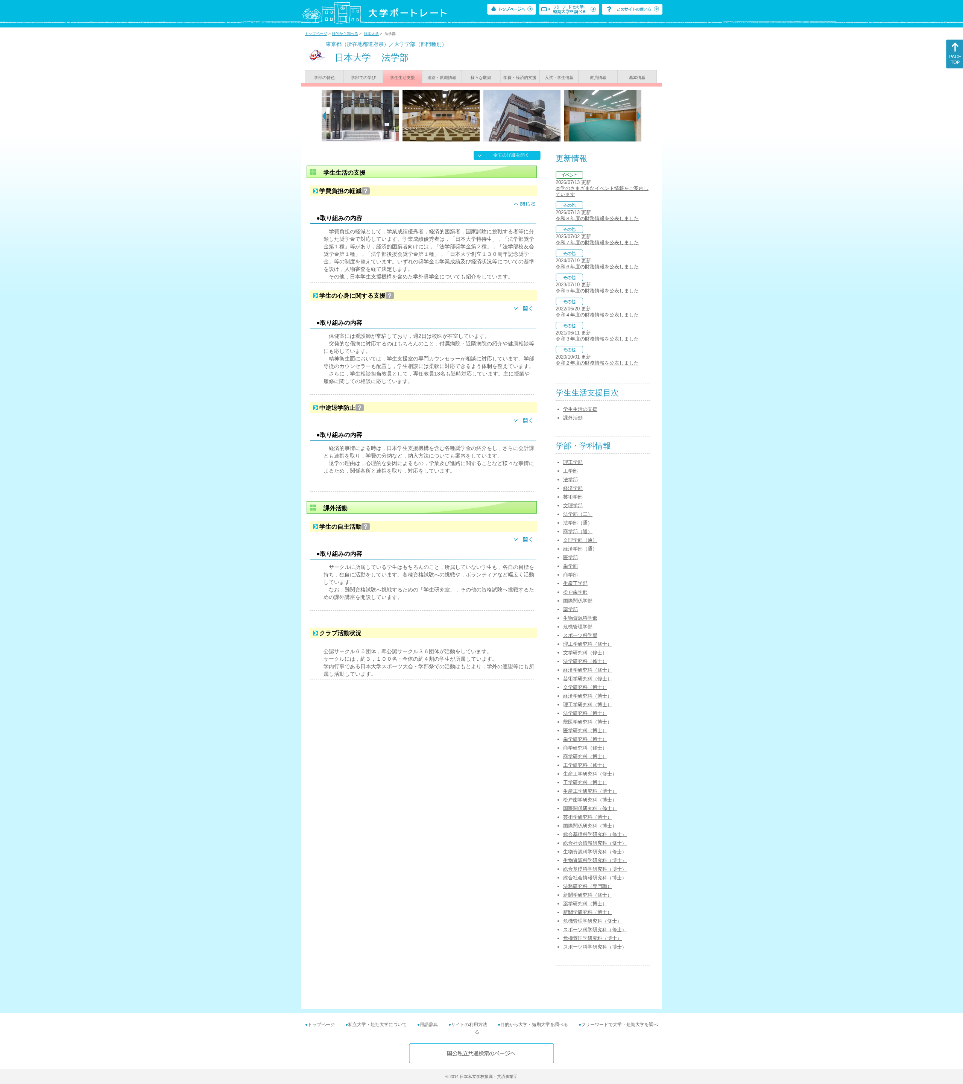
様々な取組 (481, 77)
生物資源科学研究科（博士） (595, 860)
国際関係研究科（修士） (590, 808)
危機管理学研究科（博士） (592, 938)
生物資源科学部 (580, 618)
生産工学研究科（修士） (590, 774)
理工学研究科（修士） (587, 644)
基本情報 (637, 77)
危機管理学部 (577, 626)
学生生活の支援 (580, 409)
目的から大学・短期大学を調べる (534, 1024)
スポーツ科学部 (580, 635)
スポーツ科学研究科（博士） (595, 947)
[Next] (638, 115)
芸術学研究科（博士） (587, 817)
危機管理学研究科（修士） (592, 921)
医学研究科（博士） (585, 730)
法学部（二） (577, 514)
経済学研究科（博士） (587, 696)
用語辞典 (429, 1024)
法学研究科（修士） (585, 661)
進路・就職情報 (441, 77)
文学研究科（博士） (585, 687)
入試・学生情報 (559, 77)
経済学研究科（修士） (587, 670)
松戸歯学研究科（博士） (590, 800)
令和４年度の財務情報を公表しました (597, 315)
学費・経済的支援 (519, 77)
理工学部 (573, 462)
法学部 (570, 479)
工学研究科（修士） (585, 765)
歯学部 (570, 566)
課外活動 (573, 418)
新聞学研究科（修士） (587, 895)
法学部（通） (577, 523)
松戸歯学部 (575, 592)
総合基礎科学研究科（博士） (595, 869)
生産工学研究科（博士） (590, 791)
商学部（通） (577, 531)
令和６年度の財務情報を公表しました (597, 266)
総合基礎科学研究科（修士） (595, 834)
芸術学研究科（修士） (587, 678)
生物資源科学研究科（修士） (595, 851)
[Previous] (324, 115)
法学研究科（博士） (585, 713)
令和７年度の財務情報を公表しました (597, 242)
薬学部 (570, 609)
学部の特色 (324, 77)
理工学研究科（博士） (587, 704)
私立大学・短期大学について (377, 1024)
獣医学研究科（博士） (587, 722)
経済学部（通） (580, 549)
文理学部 (573, 505)
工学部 (570, 471)
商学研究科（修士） (585, 748)
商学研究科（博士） (585, 756)
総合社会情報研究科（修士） (595, 843)
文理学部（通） (580, 540)
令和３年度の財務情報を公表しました (597, 339)
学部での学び (363, 77)
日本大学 (371, 34)
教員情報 (598, 77)
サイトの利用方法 (469, 1024)
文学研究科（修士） (585, 652)
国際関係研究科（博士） (590, 826)
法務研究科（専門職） (587, 886)
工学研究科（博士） (585, 782)
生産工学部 (575, 583)
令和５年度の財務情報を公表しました (597, 290)
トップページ (316, 34)
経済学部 (573, 488)
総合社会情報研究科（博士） (595, 877)
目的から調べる (345, 34)
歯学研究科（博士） (585, 739)
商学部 (570, 575)
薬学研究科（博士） (585, 903)
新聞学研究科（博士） (587, 912)
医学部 (570, 557)
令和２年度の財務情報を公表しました (597, 363)
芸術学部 (573, 497)
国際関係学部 (577, 601)
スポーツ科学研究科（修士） (595, 929)
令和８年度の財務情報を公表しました (597, 218)
